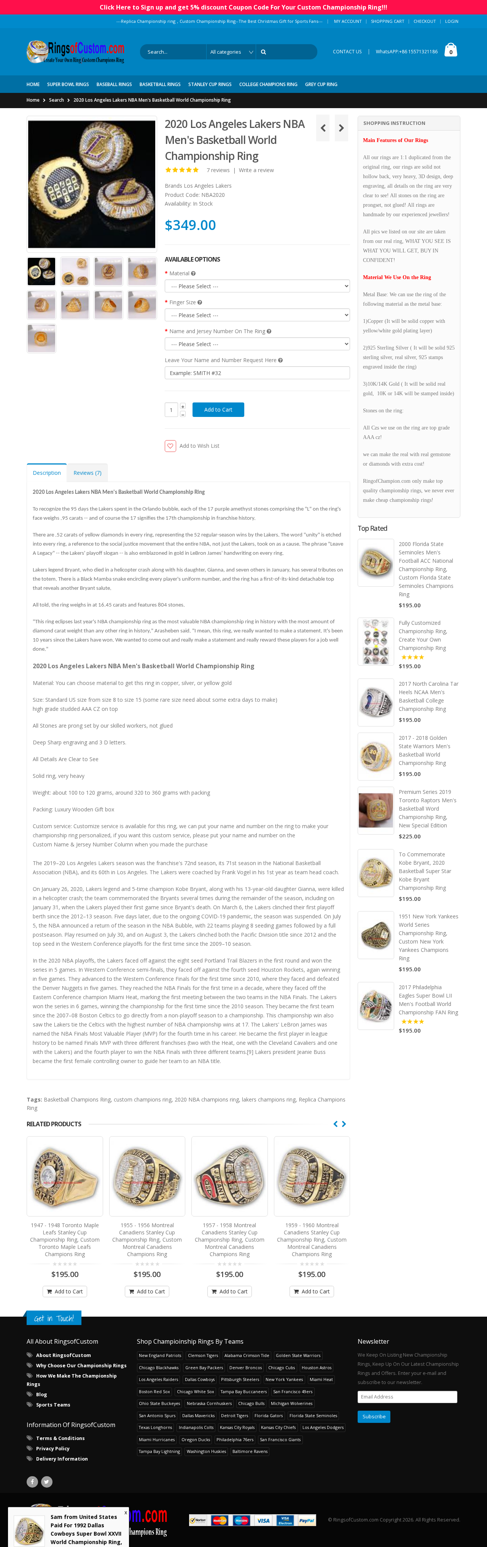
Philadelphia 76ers (234, 1439)
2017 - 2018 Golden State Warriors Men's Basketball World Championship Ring (424, 750)
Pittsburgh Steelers (240, 1379)
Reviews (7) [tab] (87, 472)
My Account (348, 21)
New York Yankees (284, 1379)
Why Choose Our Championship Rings (81, 1365)
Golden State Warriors (298, 1355)
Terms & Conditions (60, 1438)
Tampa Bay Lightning (159, 1451)
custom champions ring (143, 1099)
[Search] (265, 51)
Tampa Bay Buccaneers (244, 1391)
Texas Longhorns (155, 1427)
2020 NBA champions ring (207, 1099)
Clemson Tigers (203, 1355)
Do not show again (101, 1532)
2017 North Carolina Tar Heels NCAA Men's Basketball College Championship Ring (428, 696)
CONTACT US (347, 51)
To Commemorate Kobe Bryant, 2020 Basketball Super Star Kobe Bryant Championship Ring (425, 871)
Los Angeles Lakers (208, 185)
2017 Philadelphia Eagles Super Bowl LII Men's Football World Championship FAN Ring (428, 999)
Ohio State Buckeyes (159, 1403)
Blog (41, 1394)
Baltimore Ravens (249, 1451)
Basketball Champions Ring (77, 1099)
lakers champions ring (269, 1099)
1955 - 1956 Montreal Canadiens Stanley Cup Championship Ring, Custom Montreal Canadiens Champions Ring (65, 1239)
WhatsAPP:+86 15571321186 (407, 51)
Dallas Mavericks (198, 1415)
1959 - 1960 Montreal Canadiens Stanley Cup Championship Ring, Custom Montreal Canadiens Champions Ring (229, 1239)
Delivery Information (62, 1459)
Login (451, 21)
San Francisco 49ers (292, 1391)
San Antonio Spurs (157, 1415)
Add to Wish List (200, 445)
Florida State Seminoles (313, 1415)
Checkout (425, 21)
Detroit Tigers (234, 1415)
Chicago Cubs (281, 1367)
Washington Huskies (206, 1451)
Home (33, 100)
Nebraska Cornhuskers (209, 1403)
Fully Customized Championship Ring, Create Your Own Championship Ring (423, 635)
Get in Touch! (54, 1318)
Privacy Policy (53, 1448)
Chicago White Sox (195, 1391)
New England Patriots (160, 1355)
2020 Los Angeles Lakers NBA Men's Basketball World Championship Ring (152, 100)
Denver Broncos (245, 1367)
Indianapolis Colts (196, 1427)
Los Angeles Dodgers (323, 1427)
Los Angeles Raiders (158, 1379)
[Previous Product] (323, 128)
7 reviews (218, 170)
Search (56, 100)
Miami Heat (321, 1379)
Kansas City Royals (237, 1427)
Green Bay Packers (204, 1367)
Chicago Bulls (251, 1403)
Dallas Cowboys (200, 1379)
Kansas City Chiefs (278, 1427)
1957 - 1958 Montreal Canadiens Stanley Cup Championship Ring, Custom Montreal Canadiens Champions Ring (147, 1239)
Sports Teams (53, 1405)
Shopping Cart (387, 21)
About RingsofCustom (63, 1355)
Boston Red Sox (154, 1391)
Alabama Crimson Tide (246, 1355)
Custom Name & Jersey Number (73, 844)
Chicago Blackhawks (158, 1367)
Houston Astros (316, 1367)
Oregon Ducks (195, 1439)
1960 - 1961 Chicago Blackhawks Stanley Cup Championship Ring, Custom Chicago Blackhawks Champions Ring (312, 1239)
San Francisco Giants (280, 1439)
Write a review (256, 170)
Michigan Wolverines (291, 1403)
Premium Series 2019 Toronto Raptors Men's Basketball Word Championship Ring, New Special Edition (428, 808)
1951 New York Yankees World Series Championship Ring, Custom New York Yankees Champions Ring (428, 937)
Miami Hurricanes (157, 1439)
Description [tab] (47, 472)
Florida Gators (269, 1415)
